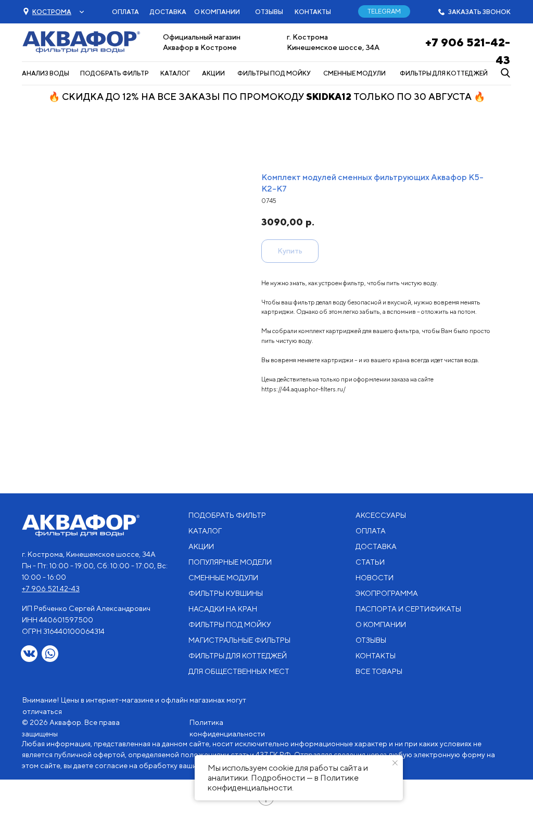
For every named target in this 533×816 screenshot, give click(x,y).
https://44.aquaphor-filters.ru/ (303, 389)
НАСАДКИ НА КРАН (222, 609)
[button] (51, 12)
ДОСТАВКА (168, 12)
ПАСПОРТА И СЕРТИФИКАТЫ (408, 609)
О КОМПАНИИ (217, 12)
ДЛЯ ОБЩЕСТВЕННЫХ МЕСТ (238, 671)
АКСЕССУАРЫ (381, 515)
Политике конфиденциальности (283, 783)
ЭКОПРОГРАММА (387, 593)
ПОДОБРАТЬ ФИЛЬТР (114, 73)
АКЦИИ (213, 73)
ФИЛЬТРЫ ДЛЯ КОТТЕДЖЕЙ (444, 73)
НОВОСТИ (375, 577)
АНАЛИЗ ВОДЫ (45, 73)
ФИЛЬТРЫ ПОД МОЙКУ (274, 73)
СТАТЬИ (370, 562)
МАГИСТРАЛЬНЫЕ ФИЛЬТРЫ (239, 640)
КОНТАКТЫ (313, 12)
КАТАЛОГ (175, 73)
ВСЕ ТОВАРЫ (379, 671)
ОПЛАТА (125, 12)
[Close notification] (395, 763)
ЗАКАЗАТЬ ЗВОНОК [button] (479, 12)
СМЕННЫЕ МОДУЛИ (354, 73)
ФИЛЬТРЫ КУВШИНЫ (225, 593)
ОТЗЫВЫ (269, 12)
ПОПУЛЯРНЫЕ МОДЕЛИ (230, 562)
